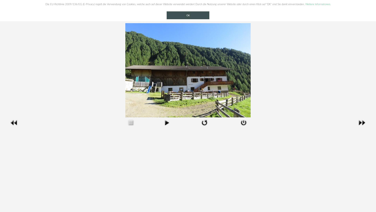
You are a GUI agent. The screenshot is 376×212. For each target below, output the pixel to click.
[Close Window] (244, 122)
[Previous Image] (14, 122)
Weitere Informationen (317, 4)
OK (188, 15)
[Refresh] (204, 122)
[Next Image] (362, 122)
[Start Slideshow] (167, 122)
